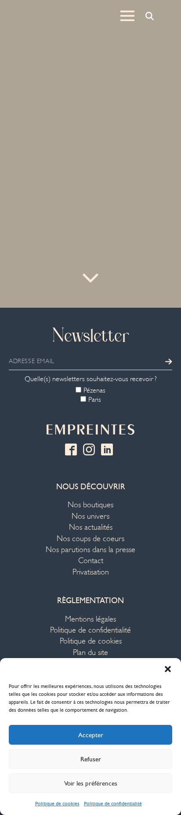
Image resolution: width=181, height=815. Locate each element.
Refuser (90, 759)
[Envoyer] (168, 361)
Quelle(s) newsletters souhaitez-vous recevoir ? (91, 379)
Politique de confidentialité (113, 803)
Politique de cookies (57, 803)
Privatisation (90, 572)
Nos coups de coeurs (90, 538)
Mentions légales (90, 619)
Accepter (90, 735)
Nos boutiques (90, 504)
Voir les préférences (90, 783)
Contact (90, 560)
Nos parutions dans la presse (90, 549)
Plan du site (90, 652)
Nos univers (90, 516)
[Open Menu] (127, 16)
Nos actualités (90, 527)
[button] (167, 669)
